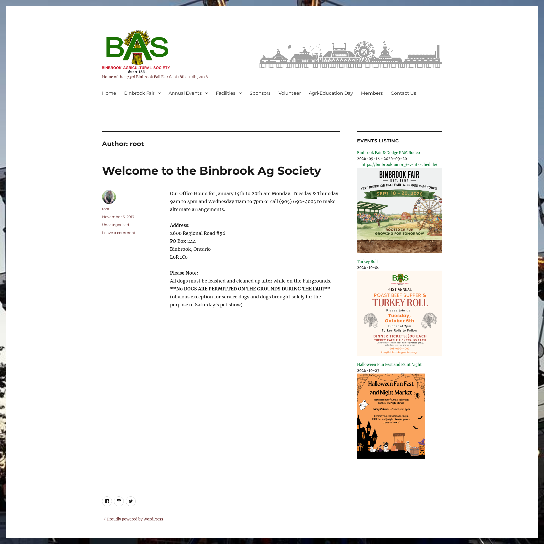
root (105, 208)
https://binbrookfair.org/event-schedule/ (399, 164)
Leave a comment (118, 232)
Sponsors (260, 93)
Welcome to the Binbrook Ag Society (211, 171)
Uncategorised (115, 224)
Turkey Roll (367, 261)
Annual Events (185, 93)
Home (109, 93)
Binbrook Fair (139, 93)
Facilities (225, 93)
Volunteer (290, 93)
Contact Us (403, 93)
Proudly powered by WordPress (135, 519)
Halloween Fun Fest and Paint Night (389, 364)
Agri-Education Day (331, 93)
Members (372, 93)
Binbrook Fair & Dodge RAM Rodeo (388, 152)
